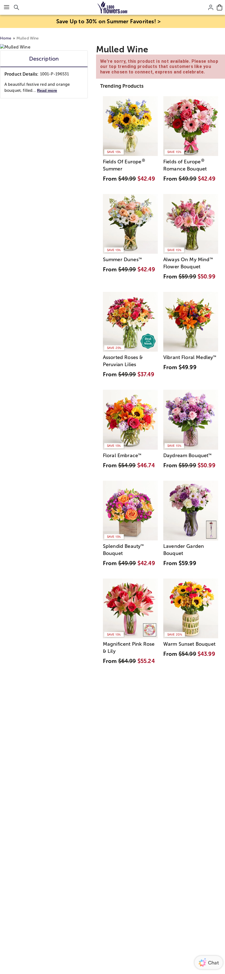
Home (6, 38)
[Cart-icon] (219, 7)
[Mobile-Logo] (112, 7)
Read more (47, 90)
